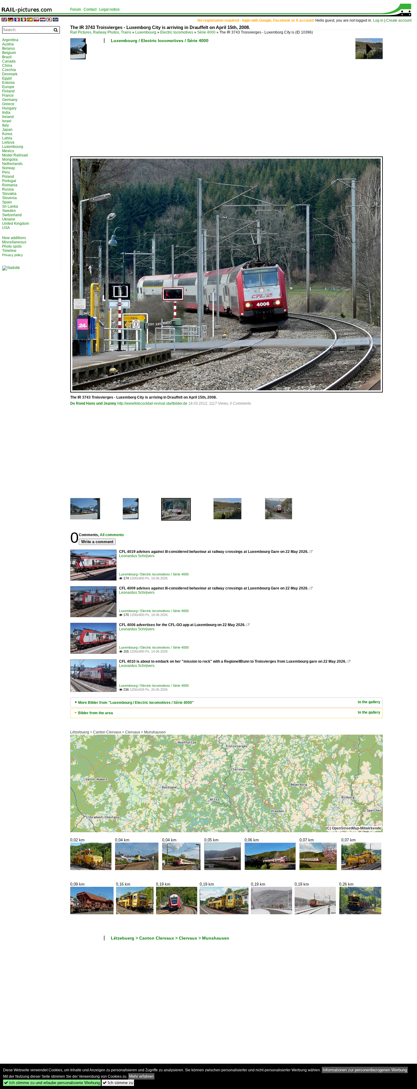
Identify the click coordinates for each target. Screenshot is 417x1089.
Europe (8, 87)
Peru (6, 172)
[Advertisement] (240, 102)
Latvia (7, 138)
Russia (8, 189)
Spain (7, 202)
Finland (8, 91)
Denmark (9, 74)
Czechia (9, 70)
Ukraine (8, 219)
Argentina (10, 40)
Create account (399, 20)
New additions (14, 238)
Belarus (8, 48)
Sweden (9, 211)
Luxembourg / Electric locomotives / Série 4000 (160, 40)
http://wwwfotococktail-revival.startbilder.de (152, 403)
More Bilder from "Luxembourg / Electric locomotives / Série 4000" (136, 702)
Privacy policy (12, 255)
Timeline (9, 251)
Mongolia (10, 159)
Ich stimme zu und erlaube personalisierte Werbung (52, 1082)
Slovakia (9, 194)
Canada (9, 61)
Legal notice (109, 9)
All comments (112, 535)
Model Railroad (15, 155)
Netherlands (12, 164)
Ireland (8, 117)
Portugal (9, 181)
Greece (8, 104)
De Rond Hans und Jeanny (93, 403)
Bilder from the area (95, 713)
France (8, 95)
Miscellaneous (14, 242)
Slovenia (9, 198)
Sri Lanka (10, 206)
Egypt (7, 78)
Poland (8, 176)
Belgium (9, 53)
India (6, 112)
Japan (7, 129)
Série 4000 (206, 32)
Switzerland (12, 215)
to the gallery (369, 702)
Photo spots (12, 246)
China (7, 65)
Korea (7, 134)
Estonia (8, 83)
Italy (5, 125)
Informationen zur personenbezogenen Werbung (365, 1070)
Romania (9, 185)
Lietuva (8, 142)
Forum (75, 9)
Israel (6, 121)
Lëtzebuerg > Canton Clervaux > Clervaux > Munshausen (118, 732)
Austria (8, 44)
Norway (8, 168)
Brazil (7, 57)
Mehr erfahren (141, 1076)
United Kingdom (15, 223)
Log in (378, 20)
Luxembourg (145, 32)
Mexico (8, 151)
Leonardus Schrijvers (136, 556)
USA (6, 228)
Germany (9, 100)
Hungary (9, 108)
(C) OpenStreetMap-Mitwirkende (353, 828)
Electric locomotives (176, 32)
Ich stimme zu (118, 1082)
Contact (90, 9)
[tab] (226, 702)
